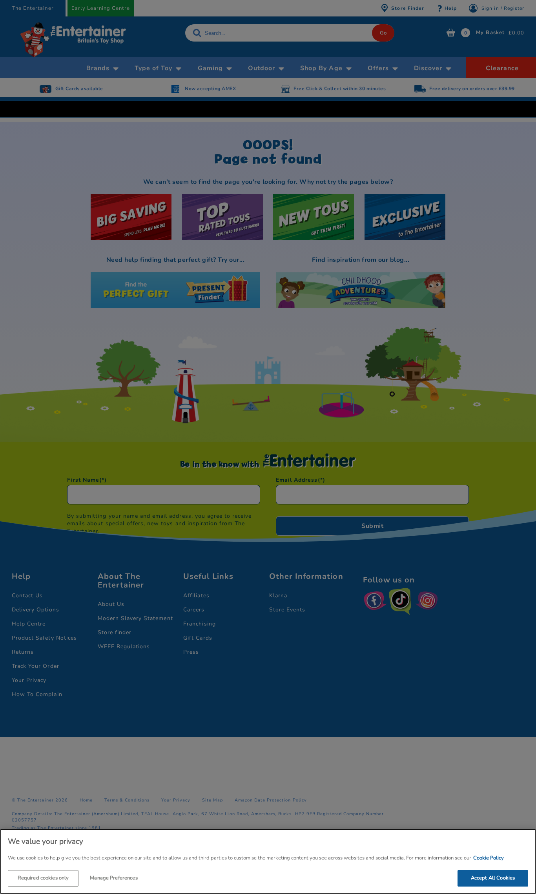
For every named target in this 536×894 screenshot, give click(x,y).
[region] (268, 861)
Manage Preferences (113, 877)
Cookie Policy (488, 857)
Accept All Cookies (493, 877)
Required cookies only (43, 877)
